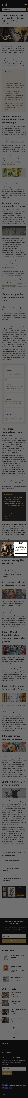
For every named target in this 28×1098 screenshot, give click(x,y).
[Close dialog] (26, 542)
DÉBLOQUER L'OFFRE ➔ (21, 553)
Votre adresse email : (17, 550)
